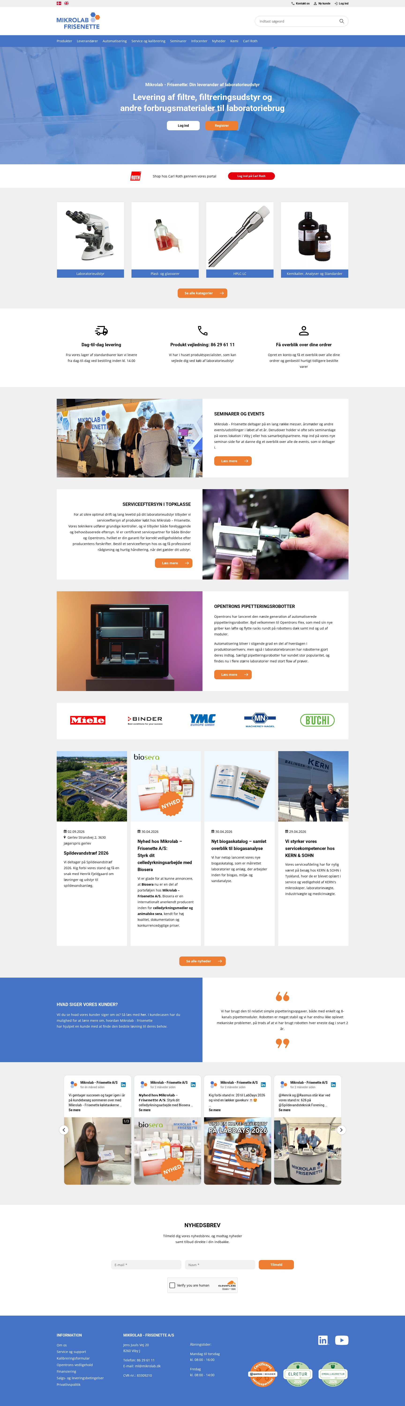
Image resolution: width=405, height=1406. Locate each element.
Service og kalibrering (148, 41)
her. (144, 1014)
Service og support (71, 1351)
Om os (62, 1345)
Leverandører (87, 41)
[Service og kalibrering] (263, 1374)
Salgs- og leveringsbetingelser (80, 1378)
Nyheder (219, 41)
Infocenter (199, 41)
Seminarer (178, 41)
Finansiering (66, 1371)
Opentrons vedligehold (75, 1365)
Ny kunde (324, 3)
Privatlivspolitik (68, 1384)
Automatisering (115, 41)
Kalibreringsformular (73, 1358)
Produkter (64, 41)
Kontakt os (303, 3)
